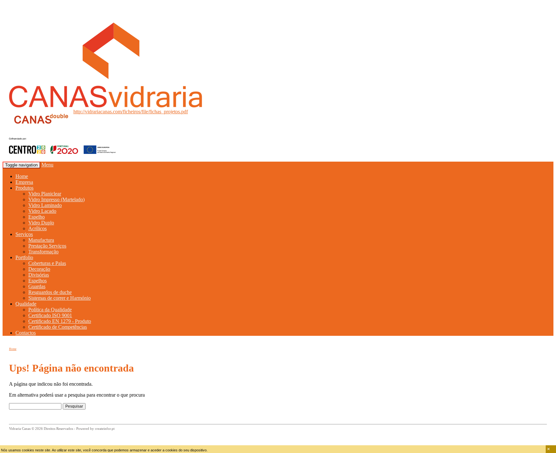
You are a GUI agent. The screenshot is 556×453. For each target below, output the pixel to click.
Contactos (25, 332)
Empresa (24, 182)
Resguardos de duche (50, 292)
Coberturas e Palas (47, 263)
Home (21, 176)
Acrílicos (37, 228)
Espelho (36, 217)
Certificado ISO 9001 (50, 315)
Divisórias (38, 275)
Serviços (24, 234)
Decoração (39, 269)
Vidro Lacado (42, 211)
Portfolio (24, 257)
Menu (47, 164)
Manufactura (41, 240)
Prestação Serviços (47, 246)
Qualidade (25, 304)
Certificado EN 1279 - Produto (59, 321)
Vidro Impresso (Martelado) (56, 199)
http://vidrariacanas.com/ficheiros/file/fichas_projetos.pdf (130, 111)
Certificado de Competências (57, 327)
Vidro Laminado (45, 205)
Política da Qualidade (50, 309)
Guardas (36, 286)
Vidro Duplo (41, 222)
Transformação (43, 251)
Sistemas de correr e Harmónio (59, 298)
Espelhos (37, 280)
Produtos (24, 188)
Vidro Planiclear (44, 193)
